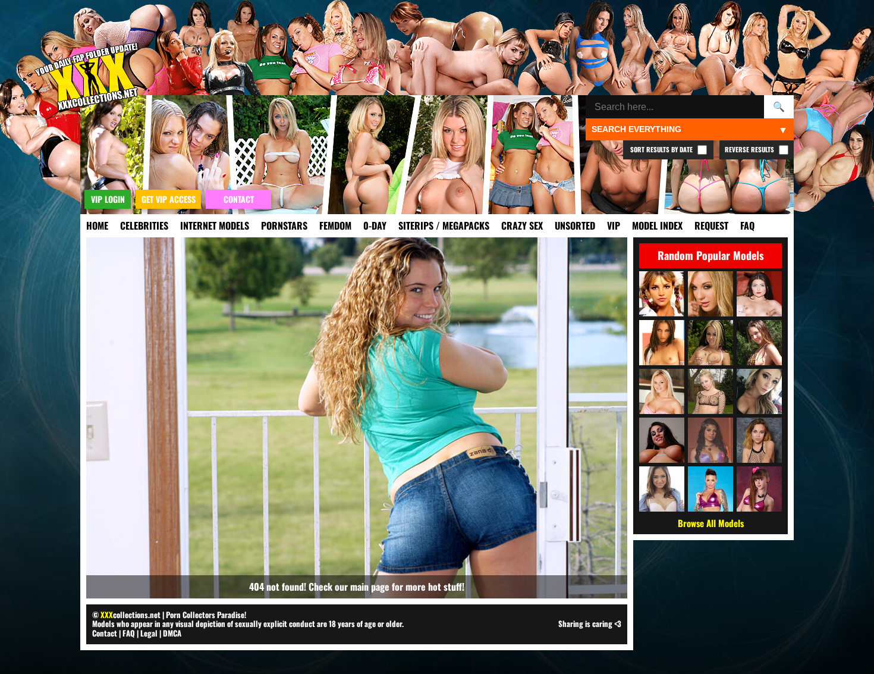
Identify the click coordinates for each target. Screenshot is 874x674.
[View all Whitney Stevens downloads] (661, 440)
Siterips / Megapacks (443, 225)
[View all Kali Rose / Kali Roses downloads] (759, 391)
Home (97, 225)
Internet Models (214, 225)
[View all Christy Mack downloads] (710, 489)
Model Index (657, 225)
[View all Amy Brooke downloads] (710, 293)
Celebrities (144, 225)
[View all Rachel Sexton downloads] (710, 391)
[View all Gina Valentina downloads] (710, 440)
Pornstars (284, 225)
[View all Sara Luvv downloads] (661, 489)
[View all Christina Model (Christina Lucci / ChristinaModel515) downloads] (759, 342)
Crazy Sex (522, 225)
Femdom (335, 225)
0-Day (374, 225)
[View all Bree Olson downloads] (661, 391)
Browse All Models (711, 522)
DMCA (172, 633)
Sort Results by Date (662, 149)
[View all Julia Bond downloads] (710, 342)
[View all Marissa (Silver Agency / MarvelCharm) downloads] (759, 440)
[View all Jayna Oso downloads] (661, 342)
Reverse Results (750, 149)
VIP (613, 225)
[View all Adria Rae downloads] (759, 293)
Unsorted (575, 225)
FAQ (747, 225)
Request (711, 225)
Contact (104, 633)
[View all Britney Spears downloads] (661, 293)
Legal (149, 633)
